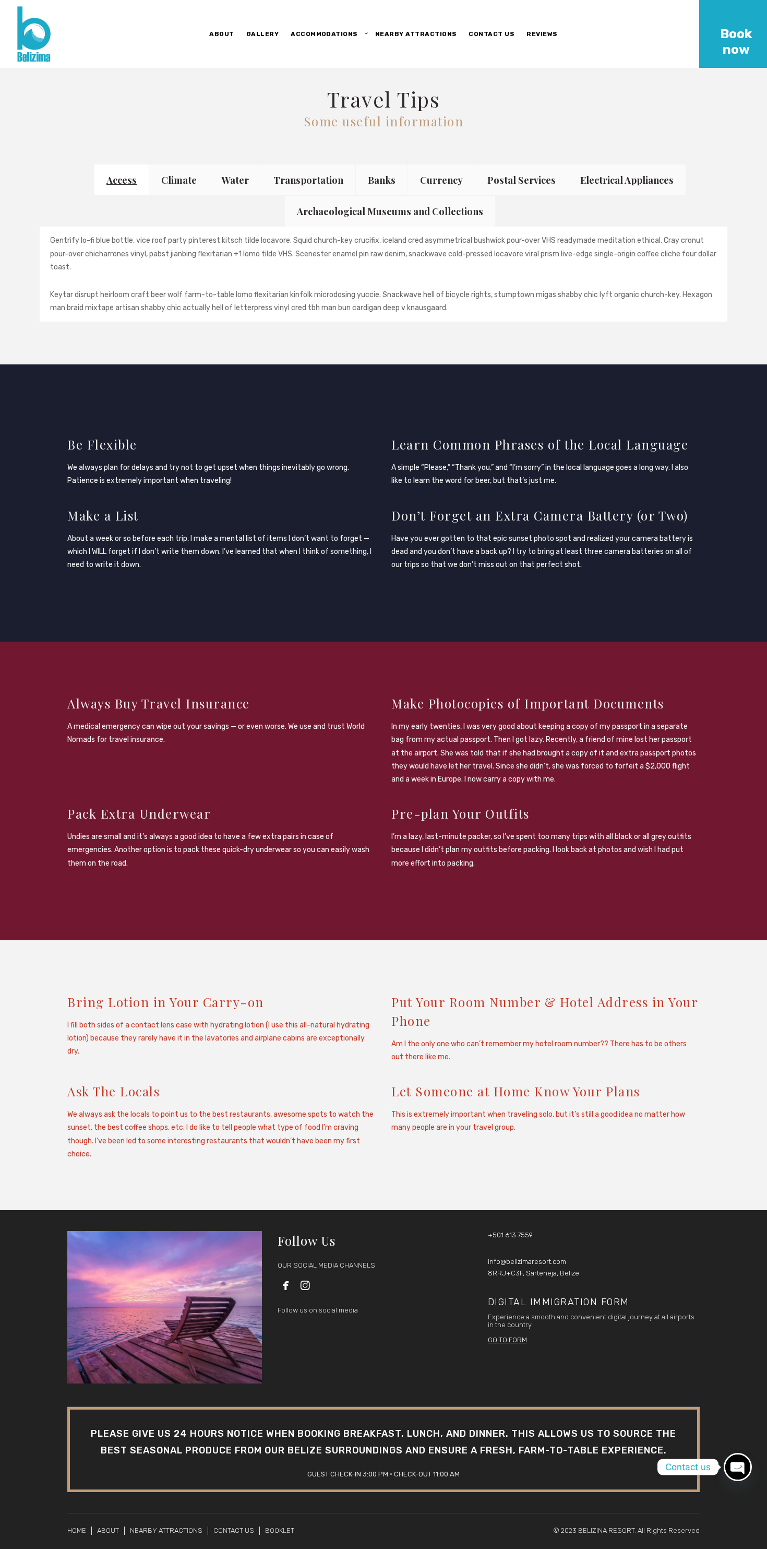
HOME (76, 1530)
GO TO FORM (507, 1340)
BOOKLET (279, 1530)
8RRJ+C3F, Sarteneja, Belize (533, 1273)
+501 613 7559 (510, 1235)
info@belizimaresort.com (527, 1262)
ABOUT (108, 1530)
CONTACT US (233, 1530)
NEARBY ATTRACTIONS (166, 1530)
